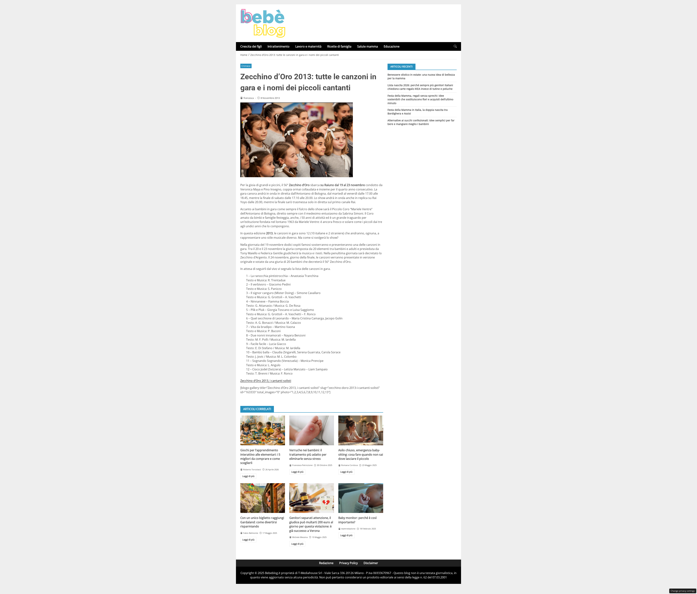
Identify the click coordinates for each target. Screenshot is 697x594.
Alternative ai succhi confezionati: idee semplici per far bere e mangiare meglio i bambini (421, 122)
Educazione (392, 46)
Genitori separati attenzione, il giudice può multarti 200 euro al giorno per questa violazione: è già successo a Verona (311, 524)
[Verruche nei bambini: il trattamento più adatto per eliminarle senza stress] (311, 430)
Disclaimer (371, 563)
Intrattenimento (279, 46)
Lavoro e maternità (308, 46)
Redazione (326, 563)
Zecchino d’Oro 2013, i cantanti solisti (265, 381)
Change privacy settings (683, 590)
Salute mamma (367, 46)
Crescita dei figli (251, 46)
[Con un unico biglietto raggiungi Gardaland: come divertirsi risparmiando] (262, 498)
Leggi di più (248, 476)
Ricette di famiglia (339, 46)
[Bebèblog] (262, 23)
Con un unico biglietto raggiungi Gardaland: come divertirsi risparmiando (262, 522)
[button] (455, 46)
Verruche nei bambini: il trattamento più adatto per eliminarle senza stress (308, 454)
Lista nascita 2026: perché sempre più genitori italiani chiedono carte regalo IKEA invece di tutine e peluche (420, 86)
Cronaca (245, 65)
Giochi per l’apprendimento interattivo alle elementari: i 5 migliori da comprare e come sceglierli (260, 456)
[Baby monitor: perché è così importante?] (360, 498)
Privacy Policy (348, 563)
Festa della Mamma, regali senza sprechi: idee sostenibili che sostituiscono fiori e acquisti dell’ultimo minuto (420, 99)
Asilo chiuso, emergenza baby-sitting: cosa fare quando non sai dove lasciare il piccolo (360, 454)
